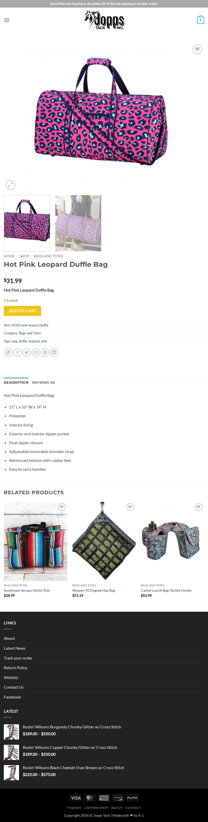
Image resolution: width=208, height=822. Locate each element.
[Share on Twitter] (27, 352)
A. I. (141, 815)
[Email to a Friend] (36, 352)
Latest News (14, 648)
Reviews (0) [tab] (43, 382)
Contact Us (14, 687)
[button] (7, 20)
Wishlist (11, 677)
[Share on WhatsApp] (8, 352)
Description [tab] (16, 382)
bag (14, 341)
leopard (34, 341)
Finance (74, 808)
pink (44, 341)
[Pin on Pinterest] (45, 352)
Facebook (12, 696)
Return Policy (15, 667)
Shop (24, 256)
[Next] (193, 117)
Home (9, 256)
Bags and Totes (48, 256)
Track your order (18, 657)
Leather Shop (96, 808)
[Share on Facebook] (17, 352)
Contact (133, 808)
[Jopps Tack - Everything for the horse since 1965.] (104, 20)
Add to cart (22, 311)
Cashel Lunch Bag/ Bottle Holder (166, 590)
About (9, 638)
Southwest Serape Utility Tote (27, 590)
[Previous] (14, 117)
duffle (23, 341)
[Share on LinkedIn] (54, 352)
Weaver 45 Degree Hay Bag (93, 590)
